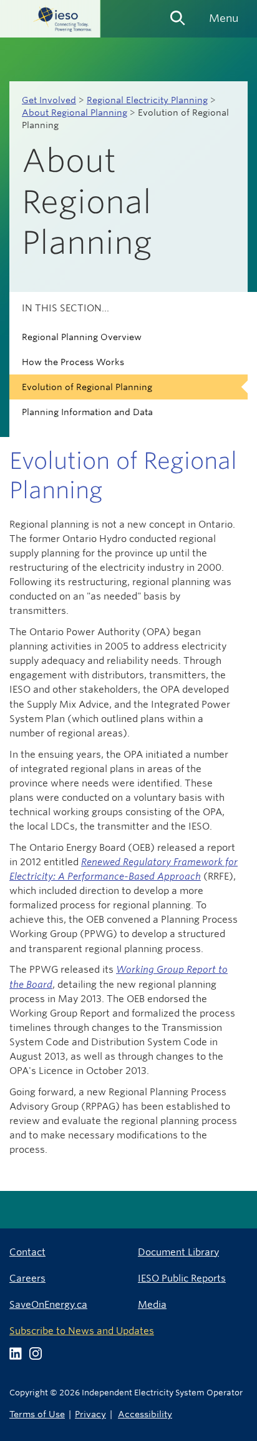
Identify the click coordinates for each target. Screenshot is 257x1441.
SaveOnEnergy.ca (48, 1304)
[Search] (178, 14)
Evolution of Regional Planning (87, 387)
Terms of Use (37, 1413)
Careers (27, 1278)
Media (152, 1304)
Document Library (178, 1252)
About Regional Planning (74, 113)
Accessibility (145, 1413)
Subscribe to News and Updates (81, 1331)
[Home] (50, 19)
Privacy (90, 1413)
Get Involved (49, 100)
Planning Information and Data (87, 412)
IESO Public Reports (182, 1278)
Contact (27, 1252)
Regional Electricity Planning (147, 100)
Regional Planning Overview (82, 337)
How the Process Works (73, 362)
